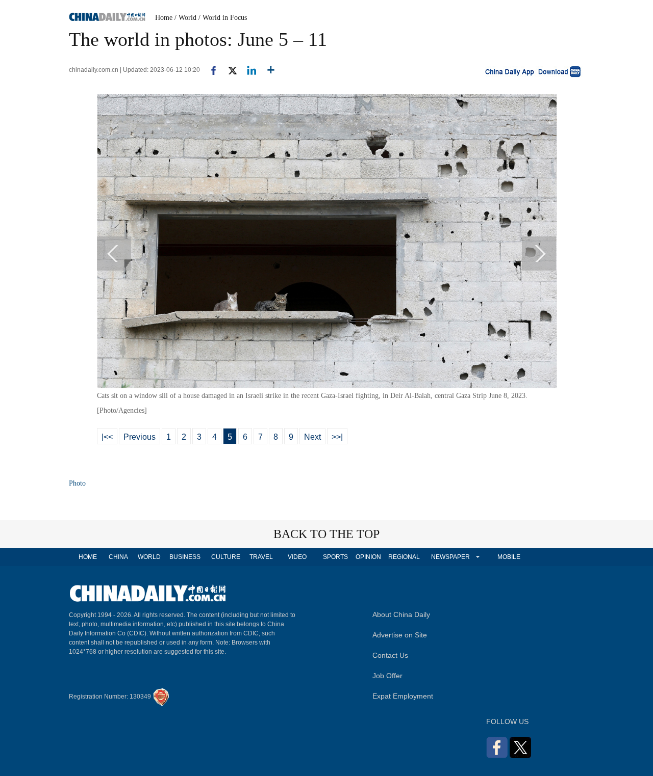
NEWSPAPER (450, 556)
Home (163, 17)
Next (312, 437)
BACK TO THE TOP (326, 534)
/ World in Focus (222, 17)
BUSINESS (184, 556)
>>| (337, 437)
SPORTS (335, 556)
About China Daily (401, 614)
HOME (88, 556)
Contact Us (390, 655)
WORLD (149, 556)
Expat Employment (402, 696)
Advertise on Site (399, 635)
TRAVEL (261, 556)
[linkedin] (248, 69)
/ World (185, 17)
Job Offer (387, 676)
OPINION (368, 556)
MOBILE (508, 556)
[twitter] (228, 69)
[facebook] (210, 69)
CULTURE (225, 556)
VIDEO (297, 556)
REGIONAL (404, 556)
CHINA (118, 556)
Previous (139, 437)
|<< (107, 437)
